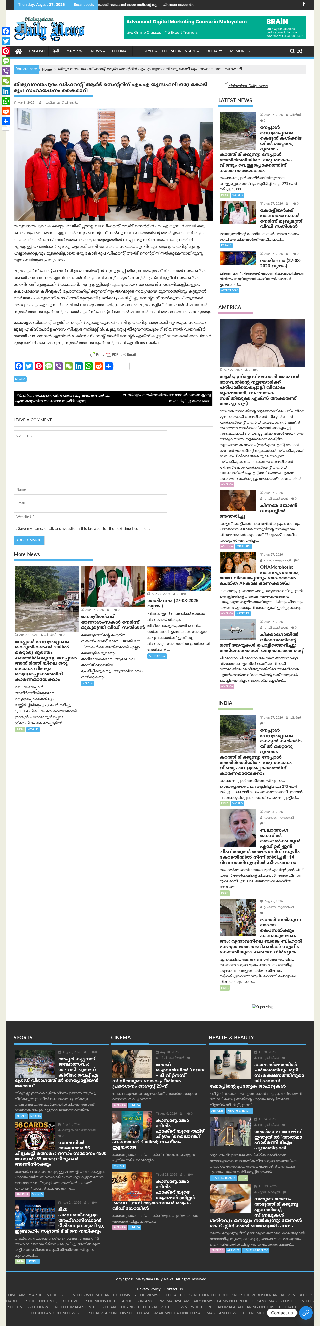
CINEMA (135, 1105)
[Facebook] (6, 31)
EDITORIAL (119, 51)
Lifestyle (145, 51)
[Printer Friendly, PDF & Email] (113, 354)
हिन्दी (55, 51)
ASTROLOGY (157, 656)
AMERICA (227, 484)
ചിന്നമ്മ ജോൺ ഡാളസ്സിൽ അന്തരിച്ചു (140, 5)
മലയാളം (75, 51)
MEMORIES (240, 51)
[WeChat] (6, 81)
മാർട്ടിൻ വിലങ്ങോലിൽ (78, 1130)
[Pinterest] (6, 51)
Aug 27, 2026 (28, 635)
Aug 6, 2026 (168, 1114)
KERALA (20, 379)
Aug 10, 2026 (169, 1052)
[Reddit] (6, 111)
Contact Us (173, 1289)
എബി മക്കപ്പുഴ (268, 1192)
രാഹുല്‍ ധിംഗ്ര (268, 1058)
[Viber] (6, 71)
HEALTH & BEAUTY (240, 1111)
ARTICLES (243, 613)
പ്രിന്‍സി (50, 635)
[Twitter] (6, 41)
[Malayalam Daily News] (18, 51)
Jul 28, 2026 (267, 1052)
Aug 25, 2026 (273, 812)
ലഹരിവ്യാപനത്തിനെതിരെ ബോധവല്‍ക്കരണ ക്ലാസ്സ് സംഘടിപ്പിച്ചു (167, 398)
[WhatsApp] (6, 101)
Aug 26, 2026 (71, 1052)
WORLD (33, 729)
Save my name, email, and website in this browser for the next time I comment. (84, 529)
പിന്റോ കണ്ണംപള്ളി (277, 561)
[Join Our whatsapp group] (306, 1313)
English (37, 51)
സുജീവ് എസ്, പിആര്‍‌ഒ (60, 103)
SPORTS (35, 1116)
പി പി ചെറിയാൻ (275, 499)
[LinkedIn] (6, 91)
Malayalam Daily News (248, 86)
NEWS (96, 51)
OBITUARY (213, 51)
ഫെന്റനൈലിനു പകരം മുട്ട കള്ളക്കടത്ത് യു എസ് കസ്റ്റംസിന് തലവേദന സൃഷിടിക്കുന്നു (63, 398)
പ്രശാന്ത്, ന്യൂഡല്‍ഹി (278, 818)
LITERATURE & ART (179, 51)
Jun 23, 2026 (267, 1187)
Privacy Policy (149, 1289)
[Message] (6, 61)
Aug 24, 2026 (71, 1203)
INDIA (20, 729)
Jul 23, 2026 (168, 1175)
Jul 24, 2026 (267, 1119)
